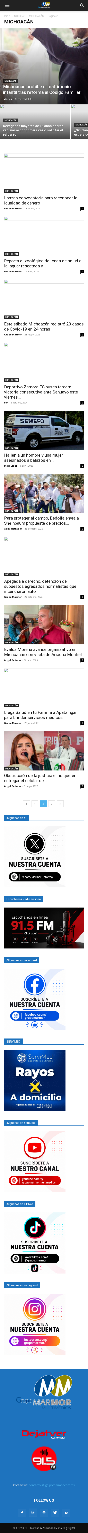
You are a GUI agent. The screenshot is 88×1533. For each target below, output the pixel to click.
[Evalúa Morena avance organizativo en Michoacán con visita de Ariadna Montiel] (44, 624)
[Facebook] (22, 1513)
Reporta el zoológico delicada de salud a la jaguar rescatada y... (42, 263)
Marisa (7, 98)
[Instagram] (33, 1513)
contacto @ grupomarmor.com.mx (52, 1485)
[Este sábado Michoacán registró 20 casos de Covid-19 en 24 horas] (44, 299)
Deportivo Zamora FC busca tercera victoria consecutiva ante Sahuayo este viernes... (41, 392)
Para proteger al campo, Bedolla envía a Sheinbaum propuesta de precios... (41, 521)
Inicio (7, 16)
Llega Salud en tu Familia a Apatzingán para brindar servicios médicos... (41, 715)
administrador (13, 528)
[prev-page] (26, 803)
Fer (6, 402)
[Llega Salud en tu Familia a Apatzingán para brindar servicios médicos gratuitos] (44, 688)
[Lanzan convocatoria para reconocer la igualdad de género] (44, 173)
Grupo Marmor (13, 208)
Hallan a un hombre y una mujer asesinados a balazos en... (33, 458)
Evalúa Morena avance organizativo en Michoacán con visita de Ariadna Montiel (43, 652)
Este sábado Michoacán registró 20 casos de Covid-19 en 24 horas (44, 327)
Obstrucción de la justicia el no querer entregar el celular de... (40, 778)
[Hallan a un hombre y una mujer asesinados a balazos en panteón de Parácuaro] (44, 430)
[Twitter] (55, 1513)
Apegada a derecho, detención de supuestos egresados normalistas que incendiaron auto (40, 586)
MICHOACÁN (36, 16)
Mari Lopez (10, 465)
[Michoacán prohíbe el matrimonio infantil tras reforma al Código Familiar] (44, 66)
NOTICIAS (19, 16)
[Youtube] (66, 1513)
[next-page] (60, 803)
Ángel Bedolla (12, 660)
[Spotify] (44, 1513)
